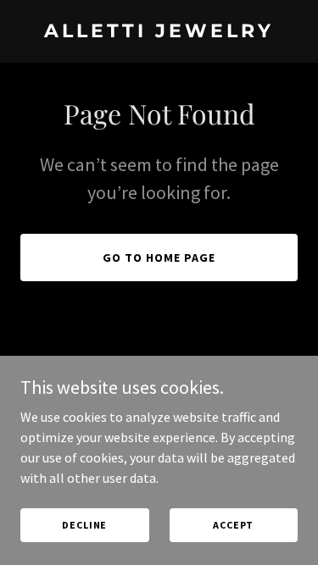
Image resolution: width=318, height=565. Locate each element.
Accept (233, 524)
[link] (159, 32)
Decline (84, 524)
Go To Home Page (159, 257)
